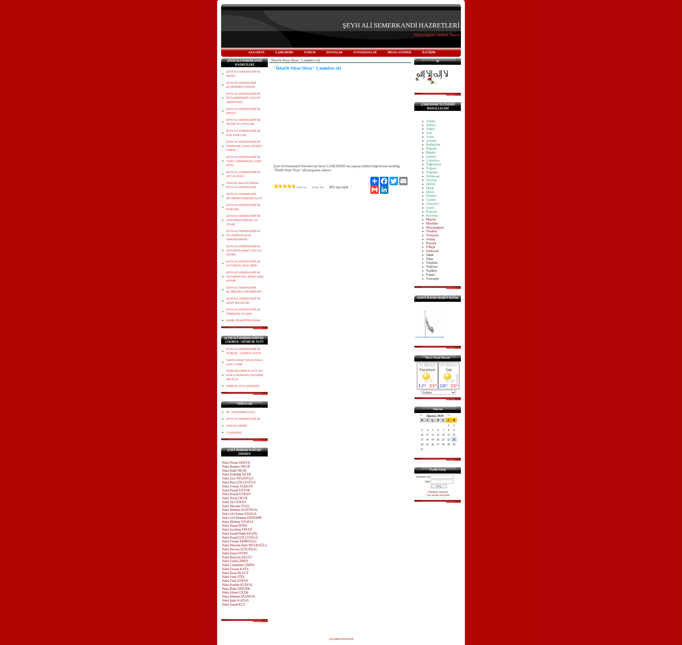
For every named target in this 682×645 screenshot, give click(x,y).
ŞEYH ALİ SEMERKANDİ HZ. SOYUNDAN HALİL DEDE (243, 263)
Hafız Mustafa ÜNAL (236, 506)
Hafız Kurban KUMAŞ (237, 585)
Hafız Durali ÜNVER (236, 490)
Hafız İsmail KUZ (233, 604)
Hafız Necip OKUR (234, 498)
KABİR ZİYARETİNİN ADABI (243, 320)
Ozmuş (430, 239)
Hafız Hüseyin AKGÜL (237, 557)
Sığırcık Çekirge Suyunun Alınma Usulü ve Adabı (244, 362)
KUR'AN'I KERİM (236, 425)
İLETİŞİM (428, 52)
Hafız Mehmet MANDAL (238, 596)
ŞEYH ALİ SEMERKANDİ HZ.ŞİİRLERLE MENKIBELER (244, 289)
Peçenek (431, 243)
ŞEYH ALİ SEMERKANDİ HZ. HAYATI (243, 73)
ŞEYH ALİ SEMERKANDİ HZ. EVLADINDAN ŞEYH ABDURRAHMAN (243, 235)
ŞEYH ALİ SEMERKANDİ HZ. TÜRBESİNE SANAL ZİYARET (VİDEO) (244, 145)
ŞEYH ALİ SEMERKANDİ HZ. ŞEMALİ (243, 111)
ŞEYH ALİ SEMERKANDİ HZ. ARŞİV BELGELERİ (243, 300)
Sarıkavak (432, 251)
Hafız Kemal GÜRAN (236, 494)
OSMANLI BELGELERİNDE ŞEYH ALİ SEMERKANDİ (242, 185)
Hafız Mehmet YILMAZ (238, 522)
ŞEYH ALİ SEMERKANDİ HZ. (243, 418)
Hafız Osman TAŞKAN (237, 486)
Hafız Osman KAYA (235, 569)
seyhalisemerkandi (341, 638)
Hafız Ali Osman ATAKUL (239, 514)
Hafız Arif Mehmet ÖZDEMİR (242, 518)
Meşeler (431, 219)
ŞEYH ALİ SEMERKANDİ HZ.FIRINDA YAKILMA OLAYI (244, 196)
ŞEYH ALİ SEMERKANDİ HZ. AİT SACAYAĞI (243, 174)
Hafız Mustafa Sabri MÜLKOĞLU (244, 545)
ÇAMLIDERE (284, 52)
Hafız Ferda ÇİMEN (235, 561)
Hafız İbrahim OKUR (236, 466)
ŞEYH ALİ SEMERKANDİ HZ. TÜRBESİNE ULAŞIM (243, 311)
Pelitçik (430, 247)
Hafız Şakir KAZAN (235, 600)
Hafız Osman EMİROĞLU (239, 541)
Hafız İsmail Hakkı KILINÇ (240, 533)
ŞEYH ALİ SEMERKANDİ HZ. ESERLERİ (243, 207)
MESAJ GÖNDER (399, 52)
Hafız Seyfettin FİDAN (237, 529)
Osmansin (432, 235)
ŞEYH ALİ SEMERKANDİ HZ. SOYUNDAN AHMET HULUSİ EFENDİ (243, 250)
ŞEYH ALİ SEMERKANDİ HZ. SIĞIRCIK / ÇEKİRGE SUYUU (243, 351)
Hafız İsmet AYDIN (235, 553)
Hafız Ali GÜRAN (234, 502)
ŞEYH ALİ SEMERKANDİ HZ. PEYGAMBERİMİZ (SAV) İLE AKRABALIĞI (243, 97)
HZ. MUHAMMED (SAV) (240, 412)
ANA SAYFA (256, 52)
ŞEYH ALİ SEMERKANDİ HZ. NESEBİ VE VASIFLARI (243, 122)
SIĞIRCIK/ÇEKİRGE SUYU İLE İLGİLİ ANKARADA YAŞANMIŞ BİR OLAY (244, 374)
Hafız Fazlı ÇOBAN (235, 581)
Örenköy (431, 231)
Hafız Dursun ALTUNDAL (239, 549)
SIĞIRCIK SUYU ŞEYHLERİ (242, 385)
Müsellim (432, 223)
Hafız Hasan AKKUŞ (236, 462)
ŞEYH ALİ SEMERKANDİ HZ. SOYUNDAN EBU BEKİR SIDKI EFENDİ (244, 276)
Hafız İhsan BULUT (235, 573)
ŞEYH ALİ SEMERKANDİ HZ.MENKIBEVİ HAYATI (241, 85)
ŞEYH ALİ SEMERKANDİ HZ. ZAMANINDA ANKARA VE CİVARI (243, 220)
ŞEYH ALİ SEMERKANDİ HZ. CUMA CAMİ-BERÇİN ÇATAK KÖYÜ (244, 161)
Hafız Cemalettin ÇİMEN (238, 565)
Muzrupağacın (435, 227)
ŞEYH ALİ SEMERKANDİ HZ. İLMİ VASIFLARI (243, 133)
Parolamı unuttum (438, 491)
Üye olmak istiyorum (438, 495)
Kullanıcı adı (423, 476)
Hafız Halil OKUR (234, 470)
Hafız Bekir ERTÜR (235, 589)
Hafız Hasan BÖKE (234, 525)
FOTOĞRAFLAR (365, 52)
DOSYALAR (334, 52)
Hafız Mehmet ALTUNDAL (240, 510)
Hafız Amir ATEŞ (233, 577)
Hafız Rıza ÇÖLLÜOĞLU (239, 482)
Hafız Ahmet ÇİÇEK (235, 592)
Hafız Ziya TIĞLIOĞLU (238, 478)
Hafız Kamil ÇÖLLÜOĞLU (240, 537)
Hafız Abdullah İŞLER (236, 474)
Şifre (427, 481)
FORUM (309, 52)
